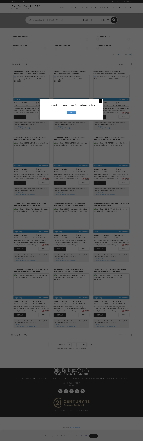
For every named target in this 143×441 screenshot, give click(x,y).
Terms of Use (84, 436)
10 (84, 344)
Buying (103, 7)
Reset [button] (115, 55)
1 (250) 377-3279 (19, 126)
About (126, 7)
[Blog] (60, 391)
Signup (14, 1)
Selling (114, 7)
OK (93, 436)
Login (21, 1)
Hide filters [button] (125, 55)
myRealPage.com (75, 427)
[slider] (14, 39)
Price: (20, 37)
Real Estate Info (87, 7)
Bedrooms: (103, 37)
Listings (70, 7)
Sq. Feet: (104, 45)
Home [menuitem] (61, 7)
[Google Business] (83, 391)
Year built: (63, 45)
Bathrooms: (20, 45)
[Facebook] (66, 391)
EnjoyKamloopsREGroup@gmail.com (25, 128)
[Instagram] (71, 391)
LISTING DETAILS (20, 117)
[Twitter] (77, 391)
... (78, 344)
